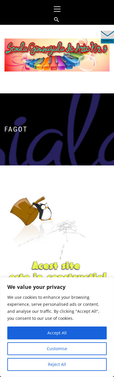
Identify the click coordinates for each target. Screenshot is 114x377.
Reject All (57, 364)
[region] (57, 327)
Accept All (57, 333)
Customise (57, 348)
